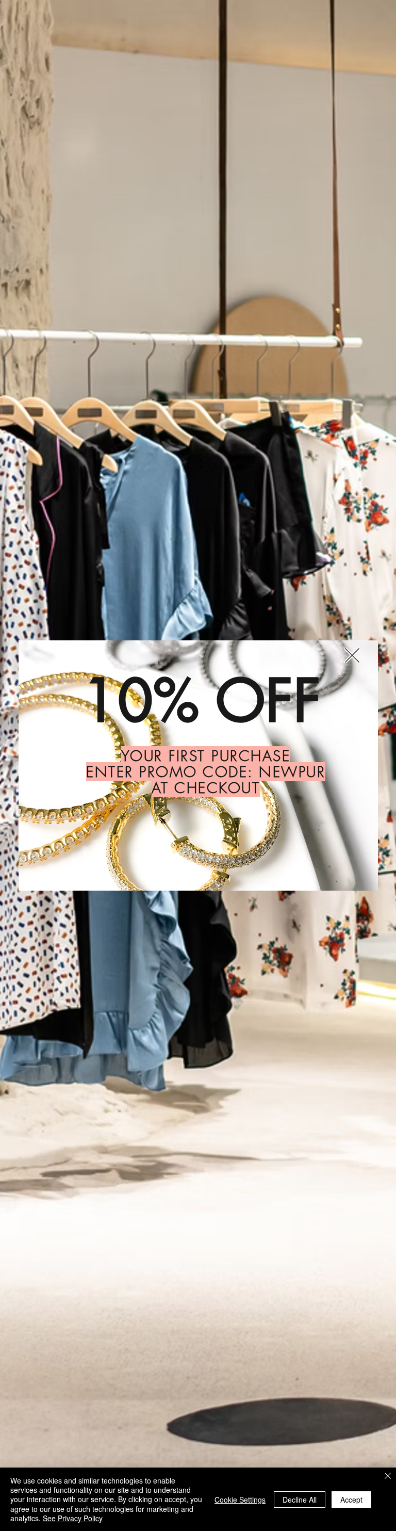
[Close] (388, 1477)
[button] (352, 655)
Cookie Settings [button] (240, 1499)
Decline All (300, 1499)
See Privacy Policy (73, 1518)
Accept (351, 1499)
